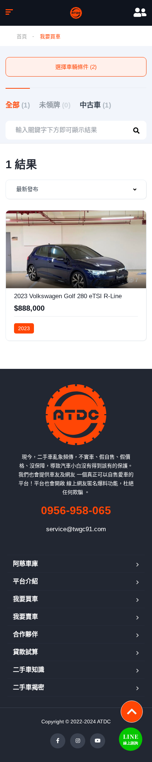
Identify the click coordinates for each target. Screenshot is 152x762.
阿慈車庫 (25, 563)
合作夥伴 (25, 634)
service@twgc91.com (76, 529)
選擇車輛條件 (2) (76, 67)
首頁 (22, 36)
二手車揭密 (28, 687)
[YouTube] (97, 740)
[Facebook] (57, 740)
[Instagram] (77, 740)
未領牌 (54, 105)
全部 (18, 105)
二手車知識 (28, 669)
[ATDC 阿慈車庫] (76, 13)
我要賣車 (25, 616)
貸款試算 (25, 652)
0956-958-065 (76, 510)
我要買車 (25, 599)
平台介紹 (25, 581)
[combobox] (76, 189)
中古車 (95, 105)
